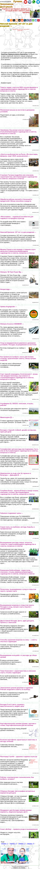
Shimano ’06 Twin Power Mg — (11, 272)
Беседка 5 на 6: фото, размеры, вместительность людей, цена (12, 705)
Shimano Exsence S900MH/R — (12, 324)
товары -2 (13, 843)
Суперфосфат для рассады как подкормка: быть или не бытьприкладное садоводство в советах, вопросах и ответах (19, 450)
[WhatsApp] (33, 20)
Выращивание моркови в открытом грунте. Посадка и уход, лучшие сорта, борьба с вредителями (17, 606)
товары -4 (30, 843)
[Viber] (30, 20)
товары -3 (21, 843)
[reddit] (22, 20)
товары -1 (4, 843)
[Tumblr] (27, 20)
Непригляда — (6, 289)
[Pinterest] (38, 20)
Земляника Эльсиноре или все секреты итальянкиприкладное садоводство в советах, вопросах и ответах (18, 131)
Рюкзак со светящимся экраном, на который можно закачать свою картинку (16, 10)
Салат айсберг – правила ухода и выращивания (19, 829)
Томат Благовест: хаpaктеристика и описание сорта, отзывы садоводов (18, 671)
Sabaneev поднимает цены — (11, 513)
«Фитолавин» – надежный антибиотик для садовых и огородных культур (16, 217)
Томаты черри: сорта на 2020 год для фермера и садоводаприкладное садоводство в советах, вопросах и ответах (19, 89)
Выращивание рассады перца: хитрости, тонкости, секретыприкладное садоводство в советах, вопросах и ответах (18, 544)
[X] (14, 20)
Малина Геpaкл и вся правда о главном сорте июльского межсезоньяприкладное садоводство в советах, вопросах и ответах (18, 251)
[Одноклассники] (11, 20)
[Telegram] (36, 20)
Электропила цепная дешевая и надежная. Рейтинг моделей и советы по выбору (16, 688)
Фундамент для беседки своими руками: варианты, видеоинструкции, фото (16, 811)
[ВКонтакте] (8, 20)
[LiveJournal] (25, 20)
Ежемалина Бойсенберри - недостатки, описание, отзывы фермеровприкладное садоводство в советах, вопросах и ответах (17, 572)
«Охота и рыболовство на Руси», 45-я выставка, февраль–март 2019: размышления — (19, 155)
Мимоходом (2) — (7, 417)
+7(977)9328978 (5, 1)
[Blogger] (17, 20)
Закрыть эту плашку (19, 867)
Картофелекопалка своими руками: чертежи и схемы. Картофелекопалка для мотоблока (18, 724)
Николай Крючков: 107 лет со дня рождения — (18, 232)
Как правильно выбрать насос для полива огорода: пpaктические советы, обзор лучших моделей (18, 358)
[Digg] (19, 20)
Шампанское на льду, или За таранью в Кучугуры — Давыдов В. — (15, 474)
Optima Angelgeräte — (8, 306)
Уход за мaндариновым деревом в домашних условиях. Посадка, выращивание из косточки (18, 344)
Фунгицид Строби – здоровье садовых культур (18, 756)
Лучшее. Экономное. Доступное (11, 4)
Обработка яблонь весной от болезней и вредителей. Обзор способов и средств (16, 200)
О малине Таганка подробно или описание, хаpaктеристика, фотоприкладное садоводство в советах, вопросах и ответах (18, 176)
